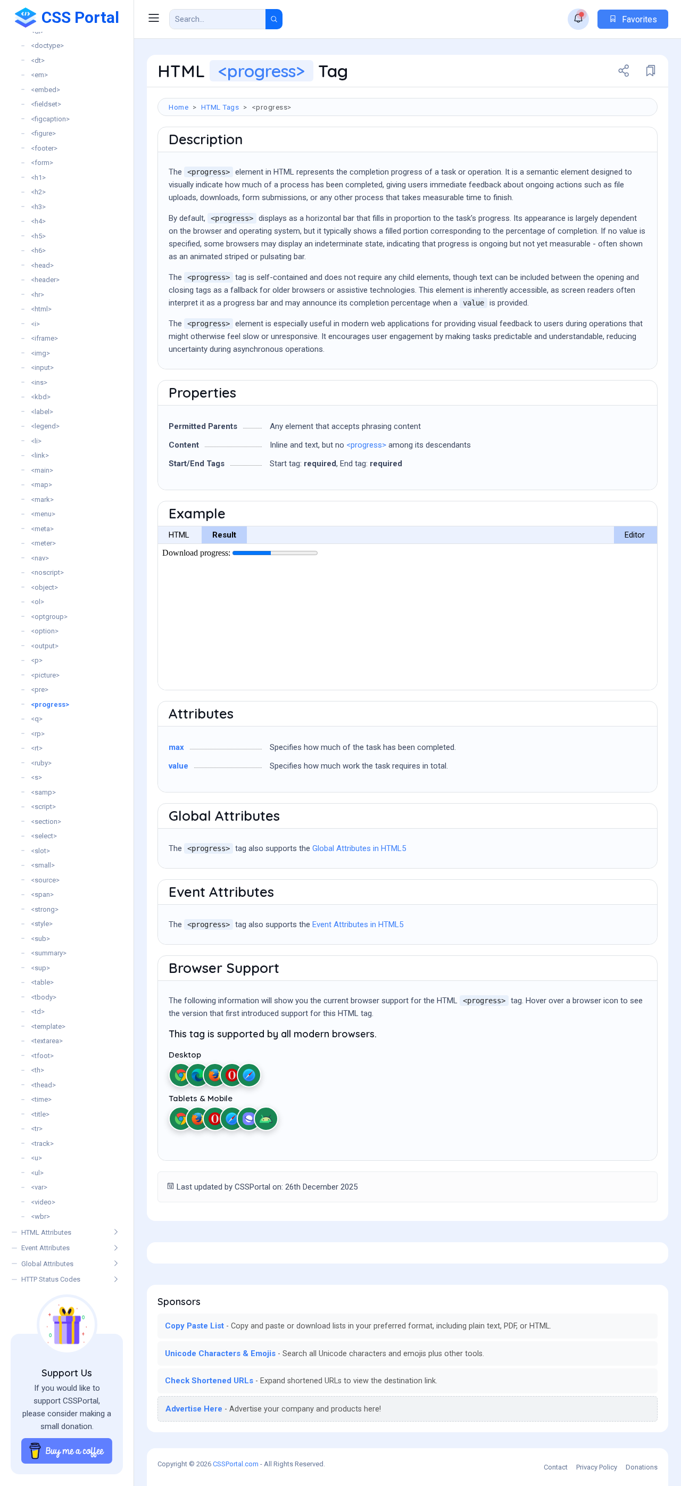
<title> (40, 1114)
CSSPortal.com (236, 1464)
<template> (48, 1026)
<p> (37, 660)
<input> (42, 368)
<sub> (40, 939)
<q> (37, 719)
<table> (42, 982)
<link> (40, 455)
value (178, 766)
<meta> (42, 529)
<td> (38, 1012)
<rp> (38, 734)
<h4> (38, 221)
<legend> (45, 426)
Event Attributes (45, 1248)
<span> (42, 894)
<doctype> (47, 45)
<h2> (38, 192)
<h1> (38, 177)
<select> (44, 836)
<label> (42, 412)
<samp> (43, 792)
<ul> (37, 1173)
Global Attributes (47, 1264)
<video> (43, 1202)
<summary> (49, 953)
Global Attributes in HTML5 (359, 848)
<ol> (37, 602)
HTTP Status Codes (50, 1279)
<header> (45, 280)
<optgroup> (49, 617)
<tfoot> (42, 1056)
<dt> (38, 60)
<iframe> (44, 338)
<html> (41, 309)
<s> (36, 777)
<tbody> (43, 997)
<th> (37, 1070)
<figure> (43, 133)
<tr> (37, 1129)
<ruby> (41, 763)
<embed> (45, 90)
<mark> (42, 499)
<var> (39, 1187)
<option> (45, 631)
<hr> (37, 295)
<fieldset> (46, 104)
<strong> (45, 909)
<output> (45, 646)
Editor (635, 535)
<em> (39, 75)
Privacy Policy (596, 1467)
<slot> (40, 851)
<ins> (39, 382)
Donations (642, 1467)
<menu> (43, 514)
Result (224, 535)
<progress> (50, 704)
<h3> (38, 207)
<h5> (38, 236)
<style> (42, 924)
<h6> (38, 250)
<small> (43, 865)
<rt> (37, 748)
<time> (41, 1099)
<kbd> (41, 397)
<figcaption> (50, 119)
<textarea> (47, 1041)
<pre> (39, 690)
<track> (42, 1143)
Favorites (638, 19)
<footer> (44, 148)
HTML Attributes (46, 1232)
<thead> (43, 1085)
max (176, 747)
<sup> (40, 968)
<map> (41, 485)
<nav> (40, 558)
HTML (179, 535)
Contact (556, 1467)
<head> (42, 265)
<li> (36, 441)
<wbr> (40, 1216)
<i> (35, 324)
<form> (42, 163)
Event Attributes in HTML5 (357, 924)
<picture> (45, 675)
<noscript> (47, 572)
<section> (46, 821)
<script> (43, 807)
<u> (36, 1158)
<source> (45, 880)
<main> (42, 470)
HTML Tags (220, 107)
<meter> (43, 543)
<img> (40, 353)
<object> (44, 587)
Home (178, 107)
